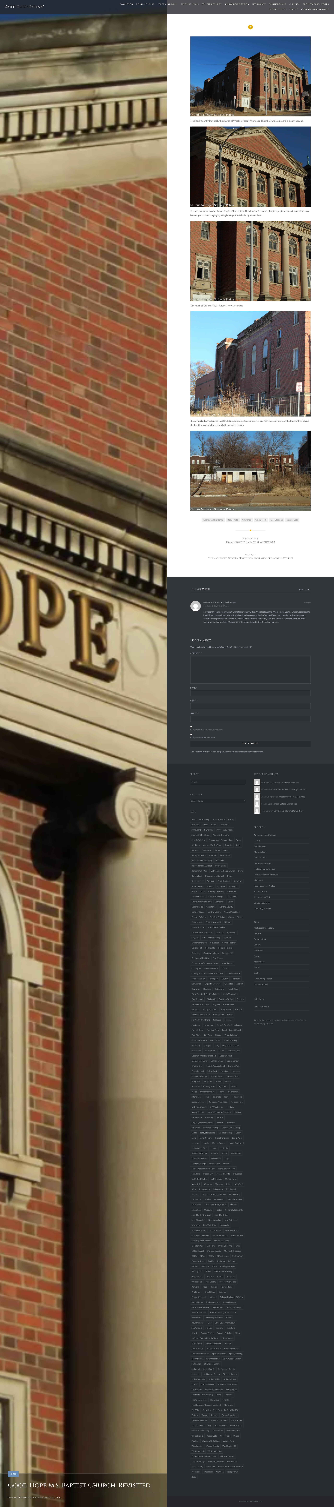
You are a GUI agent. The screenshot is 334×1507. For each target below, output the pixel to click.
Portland (195, 1287)
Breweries (237, 881)
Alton (213, 824)
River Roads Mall (199, 1312)
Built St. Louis (260, 857)
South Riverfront (231, 1348)
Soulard (228, 1343)
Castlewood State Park (201, 901)
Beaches (213, 855)
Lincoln (206, 1143)
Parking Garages (227, 1266)
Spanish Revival (219, 1353)
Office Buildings (225, 1246)
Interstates (196, 1097)
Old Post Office (198, 1256)
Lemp (194, 1138)
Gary (217, 1045)
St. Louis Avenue (230, 1374)
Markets (227, 1163)
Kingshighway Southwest (202, 1122)
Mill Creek (239, 1184)
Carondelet (232, 896)
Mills (194, 1189)
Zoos (194, 1477)
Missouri (195, 1194)
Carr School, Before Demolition (282, 803)
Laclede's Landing (210, 1127)
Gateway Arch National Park (204, 1056)
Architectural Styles (316, 4)
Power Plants (226, 1287)
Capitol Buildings (215, 896)
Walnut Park (228, 1441)
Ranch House (197, 1302)
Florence (228, 1020)
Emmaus (240, 999)
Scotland (219, 1328)
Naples (219, 1210)
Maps (227, 1158)
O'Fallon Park (197, 1246)
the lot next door (231, 420)
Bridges (210, 886)
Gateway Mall (226, 1056)
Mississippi (231, 1189)
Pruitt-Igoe (197, 1292)
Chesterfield (197, 922)
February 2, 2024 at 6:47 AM (215, 606)
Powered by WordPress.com (250, 1501)
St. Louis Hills (214, 1379)
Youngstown (232, 1472)
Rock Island (196, 1317)
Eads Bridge (233, 989)
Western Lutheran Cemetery (292, 796)
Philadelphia (197, 1282)
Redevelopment (213, 1302)
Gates (221, 1050)
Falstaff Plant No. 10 (201, 1014)
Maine (224, 1153)
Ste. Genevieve (207, 1384)
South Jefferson (214, 1348)
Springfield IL (197, 1358)
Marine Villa (214, 1163)
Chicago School (198, 927)
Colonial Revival (225, 948)
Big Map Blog (260, 852)
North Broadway (199, 1230)
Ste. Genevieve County (227, 1384)
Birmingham (197, 876)
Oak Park (211, 1246)
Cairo (202, 891)
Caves (230, 901)
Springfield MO (213, 1358)
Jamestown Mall (198, 1102)
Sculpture (231, 1328)
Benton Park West (199, 871)
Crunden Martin (233, 973)
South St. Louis (190, 4)
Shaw (237, 1333)
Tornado (214, 1415)
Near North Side (221, 1215)
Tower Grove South (219, 1420)
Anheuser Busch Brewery (202, 830)
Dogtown (196, 989)
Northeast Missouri (200, 1235)
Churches (246, 519)
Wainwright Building (211, 1441)
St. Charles (196, 1364)
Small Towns (197, 1343)
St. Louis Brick (260, 891)
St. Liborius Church (212, 1374)
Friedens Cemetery (290, 782)
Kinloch (220, 1122)
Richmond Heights (235, 1307)
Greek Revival (198, 1071)
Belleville (220, 860)
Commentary (260, 939)
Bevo (240, 871)
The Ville (195, 1410)
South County (197, 1348)
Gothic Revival (217, 1061)
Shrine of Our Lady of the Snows (205, 1338)
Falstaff (238, 1009)
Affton (231, 819)
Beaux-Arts (232, 519)
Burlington (233, 886)
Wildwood (196, 1472)
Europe (294, 9)
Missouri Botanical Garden (214, 1194)
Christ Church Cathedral (202, 932)
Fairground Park (210, 1009)
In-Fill (194, 1091)
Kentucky (209, 1117)
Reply (308, 602)
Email (194, 701)
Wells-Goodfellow (216, 1461)
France (218, 1035)
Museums (208, 1210)
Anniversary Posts (225, 830)
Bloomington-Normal (214, 876)
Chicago (227, 922)
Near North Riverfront (201, 1215)
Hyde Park (223, 1086)
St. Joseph (196, 1374)
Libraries (195, 1143)
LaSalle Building (225, 1133)
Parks (208, 1271)
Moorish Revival (235, 1199)
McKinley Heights (199, 1179)
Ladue (194, 1133)
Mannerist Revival (199, 1158)
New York (196, 1225)
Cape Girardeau (198, 896)
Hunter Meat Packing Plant (203, 1086)
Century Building (199, 917)
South (256, 973)
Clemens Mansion (199, 942)
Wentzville (232, 1461)
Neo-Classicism (198, 1220)
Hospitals (208, 1081)
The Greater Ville (199, 1400)
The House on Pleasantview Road (206, 1405)
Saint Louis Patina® (24, 7)
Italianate (216, 1097)
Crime (224, 968)
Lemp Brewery (205, 1138)
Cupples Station (198, 978)
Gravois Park (233, 1066)
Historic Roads (216, 1076)
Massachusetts (223, 1174)
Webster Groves (227, 1456)
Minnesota (218, 1189)
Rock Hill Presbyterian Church (223, 1312)
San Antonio (197, 1328)
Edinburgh (211, 999)
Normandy (224, 1225)
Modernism (196, 1199)
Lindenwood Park (199, 1148)
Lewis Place (237, 1138)
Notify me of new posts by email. (202, 737)
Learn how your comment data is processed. (244, 751)
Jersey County (198, 1112)
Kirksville (231, 1122)
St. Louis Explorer (262, 903)
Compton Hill (227, 953)
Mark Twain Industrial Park (203, 1168)
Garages (207, 1045)
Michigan (208, 1184)
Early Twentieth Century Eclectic (206, 994)
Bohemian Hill (198, 881)
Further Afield (277, 4)
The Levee (228, 1405)
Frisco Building (230, 1040)
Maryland (196, 1174)
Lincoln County (218, 1143)
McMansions (216, 1179)
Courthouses (227, 963)
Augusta (228, 845)
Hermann (236, 1071)
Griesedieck (212, 1071)
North (13, 1474)
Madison (214, 1153)
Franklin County (231, 1035)
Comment (196, 653)
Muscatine (196, 1210)
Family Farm (218, 1014)
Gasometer (196, 1050)
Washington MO (215, 1451)
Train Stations (198, 1425)
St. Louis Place (230, 1379)
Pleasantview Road (228, 1282)
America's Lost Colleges (265, 835)
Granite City (197, 1066)
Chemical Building (217, 917)
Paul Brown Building (223, 1271)
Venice (236, 1436)
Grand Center (233, 1061)
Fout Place (196, 1035)
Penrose (210, 1276)
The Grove (214, 1400)
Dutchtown (219, 989)
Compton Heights (211, 953)
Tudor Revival (221, 1425)
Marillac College (199, 1163)
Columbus (196, 953)
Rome (228, 1317)
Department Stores (213, 984)
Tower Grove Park (199, 1420)
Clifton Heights (229, 942)
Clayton (227, 937)
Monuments (219, 1199)
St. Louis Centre (198, 1379)
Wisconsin (208, 1472)
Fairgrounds (226, 1009)
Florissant (196, 1025)
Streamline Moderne (214, 1389)
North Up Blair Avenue (201, 1240)
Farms (229, 1014)
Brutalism (221, 886)
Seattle (195, 1333)
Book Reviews (224, 881)
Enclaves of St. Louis (200, 1004)
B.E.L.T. (257, 840)
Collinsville (210, 948)
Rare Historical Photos (264, 886)
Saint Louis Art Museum (225, 1323)
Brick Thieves (197, 886)
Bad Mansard (260, 846)
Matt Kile (258, 880)
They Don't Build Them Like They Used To (220, 1410)
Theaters (228, 1394)
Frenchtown (215, 1040)
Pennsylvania (197, 1276)
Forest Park (209, 1025)
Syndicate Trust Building (202, 1394)
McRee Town (230, 1179)
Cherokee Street (235, 917)
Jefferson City (237, 1102)
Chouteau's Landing (216, 927)
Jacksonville (237, 1097)
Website (194, 713)
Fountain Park (213, 1030)
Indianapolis (233, 1091)
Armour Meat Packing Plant (221, 840)
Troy (209, 1425)
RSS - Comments (261, 1006)
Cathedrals (219, 901)
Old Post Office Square (218, 1256)
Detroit (239, 984)
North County (215, 1230)
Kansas (237, 1112)
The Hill (226, 1400)
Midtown (219, 1184)
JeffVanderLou (216, 1107)
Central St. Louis (167, 4)
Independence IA (207, 1091)
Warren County (212, 1446)
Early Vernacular (230, 994)
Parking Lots (197, 1271)
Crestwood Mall (211, 968)
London (213, 1148)
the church (224, 120)
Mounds (233, 1204)
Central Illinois (198, 912)
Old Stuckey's (237, 1256)
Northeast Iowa (231, 1230)
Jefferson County (199, 1107)
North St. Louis (145, 4)
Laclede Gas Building (231, 1127)
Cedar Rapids (197, 907)
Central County (226, 907)
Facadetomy (228, 1004)
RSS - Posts (259, 999)
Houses (228, 1081)
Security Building (224, 1333)
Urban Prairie (197, 1436)
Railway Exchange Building (231, 1297)
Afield (256, 922)
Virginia (195, 1441)
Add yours (305, 589)
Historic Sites (232, 1076)
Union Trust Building (200, 1430)
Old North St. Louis (232, 1251)
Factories (196, 1009)
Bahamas (195, 850)
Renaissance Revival (200, 1307)
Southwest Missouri (200, 1353)
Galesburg (196, 1045)
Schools (208, 1328)
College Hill (209, 305)
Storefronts (197, 1389)
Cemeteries (211, 907)
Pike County (211, 1282)
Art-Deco (196, 845)
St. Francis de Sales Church (203, 1369)
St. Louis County (212, 4)
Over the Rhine (198, 1261)
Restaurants (218, 1307)
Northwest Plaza (221, 1240)
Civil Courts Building (211, 937)
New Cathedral (231, 1220)
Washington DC (229, 1446)
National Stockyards (234, 1210)
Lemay (238, 1133)
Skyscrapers (228, 1338)
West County (197, 1466)
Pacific (211, 1261)
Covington (196, 968)
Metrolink (196, 1184)
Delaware (236, 978)
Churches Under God (263, 863)
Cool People (218, 958)
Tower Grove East (229, 1415)
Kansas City (197, 1117)
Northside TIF (237, 1235)
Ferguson (217, 1020)
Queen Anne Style (199, 1297)
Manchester (236, 1153)
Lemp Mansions (222, 1138)
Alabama (195, 824)
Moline (208, 1199)
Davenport (213, 978)
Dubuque (207, 989)
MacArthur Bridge (199, 1153)
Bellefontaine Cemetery (202, 860)
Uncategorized (261, 984)
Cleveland (214, 942)
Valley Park (225, 1436)
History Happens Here (264, 869)
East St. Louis (197, 999)
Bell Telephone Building (202, 866)
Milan (228, 1184)
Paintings (232, 1261)
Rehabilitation (229, 1302)
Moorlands (196, 1204)
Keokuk (220, 1117)
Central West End (232, 912)
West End (210, 1466)
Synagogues (231, 1389)
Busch (194, 891)
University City (233, 1430)
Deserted (229, 984)
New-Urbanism (214, 1220)
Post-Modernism (210, 1287)
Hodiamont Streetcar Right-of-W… (290, 789)
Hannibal (224, 1071)
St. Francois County (226, 1369)
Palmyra (205, 1266)
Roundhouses (197, 1323)
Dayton (225, 978)
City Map (294, 4)
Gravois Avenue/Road (215, 1066)
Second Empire (207, 1333)
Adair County (219, 819)
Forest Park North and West (229, 1025)
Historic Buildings (199, 1076)
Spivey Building (236, 1353)
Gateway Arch (234, 1050)
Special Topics (278, 9)
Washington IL (198, 1451)
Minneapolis (204, 1189)
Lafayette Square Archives (266, 874)
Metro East (259, 4)
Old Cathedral (198, 1251)
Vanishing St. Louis (262, 908)
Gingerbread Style (199, 1061)
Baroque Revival (199, 855)
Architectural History (315, 9)
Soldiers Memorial (213, 1343)
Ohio (237, 1246)
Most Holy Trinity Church (215, 1204)
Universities (218, 1430)
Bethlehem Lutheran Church (223, 871)
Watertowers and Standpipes (204, 1456)
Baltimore (207, 850)
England (216, 1004)
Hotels (219, 1081)
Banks (217, 850)
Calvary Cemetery (216, 891)
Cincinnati (231, 932)
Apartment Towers (221, 835)
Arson (238, 840)
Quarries (222, 1292)
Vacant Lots (292, 519)
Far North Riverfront (201, 1020)
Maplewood (216, 1158)
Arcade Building (198, 840)
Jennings (230, 1107)
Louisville (224, 1148)
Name (193, 688)
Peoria (220, 1276)
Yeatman (220, 1472)
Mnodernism (234, 1194)
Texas (218, 1394)
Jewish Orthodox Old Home (219, 1112)
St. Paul (195, 1384)
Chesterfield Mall (213, 922)
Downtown (126, 4)
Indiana (221, 1091)
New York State (209, 1225)
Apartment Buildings (200, 835)
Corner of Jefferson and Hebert (205, 963)
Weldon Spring (198, 1461)
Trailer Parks (236, 1420)
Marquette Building (226, 1168)
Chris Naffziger (26, 1497)
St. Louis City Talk (262, 897)
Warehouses (197, 1446)
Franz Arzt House (199, 1040)
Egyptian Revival (226, 999)
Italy (226, 1097)
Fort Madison (197, 1030)
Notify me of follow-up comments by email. (206, 729)
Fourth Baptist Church (231, 1030)
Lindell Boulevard (236, 1143)
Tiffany (195, 1415)
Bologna (210, 881)
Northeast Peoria (219, 1235)
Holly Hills (196, 1081)
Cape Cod (231, 891)
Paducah (221, 1261)
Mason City (208, 1174)
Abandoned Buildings (213, 519)
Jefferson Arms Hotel (218, 1102)
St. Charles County (212, 1364)
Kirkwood (196, 1127)
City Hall (195, 937)
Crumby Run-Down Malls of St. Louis (207, 973)
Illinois (234, 1086)
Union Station (236, 1425)
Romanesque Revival (214, 1317)
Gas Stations (277, 519)
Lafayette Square (207, 1133)
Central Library (214, 912)
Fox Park (208, 1035)
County (257, 944)
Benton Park (220, 866)
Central (257, 933)
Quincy (213, 1297)
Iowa (207, 1097)
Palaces (195, 1266)
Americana (223, 824)
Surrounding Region (237, 4)
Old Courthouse (214, 1251)
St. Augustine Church (232, 1358)
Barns (225, 850)
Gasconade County (230, 1045)
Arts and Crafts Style (212, 845)
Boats (229, 876)
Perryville (230, 1276)
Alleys (205, 824)
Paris (214, 1266)
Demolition (196, 984)
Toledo (204, 1415)
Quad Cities (210, 1292)
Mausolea (237, 1174)
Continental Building (200, 958)
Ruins (209, 1323)
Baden (238, 845)
